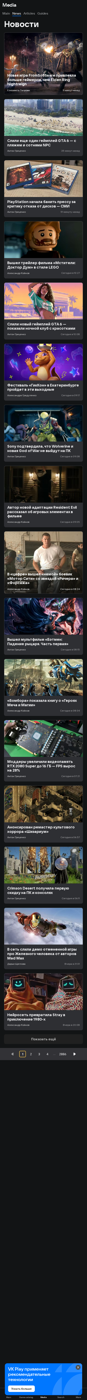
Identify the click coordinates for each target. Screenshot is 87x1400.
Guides (42, 13)
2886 (62, 1054)
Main (6, 13)
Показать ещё (43, 1039)
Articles (29, 13)
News (16, 13)
